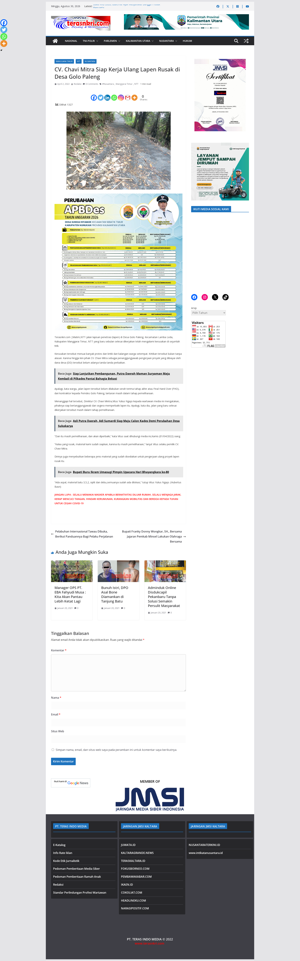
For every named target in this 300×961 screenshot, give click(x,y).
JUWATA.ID (128, 845)
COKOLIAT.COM (131, 892)
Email (55, 714)
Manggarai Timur (64, 61)
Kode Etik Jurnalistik (66, 861)
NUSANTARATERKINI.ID (204, 845)
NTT (78, 61)
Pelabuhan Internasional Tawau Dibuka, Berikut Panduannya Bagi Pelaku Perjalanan (84, 534)
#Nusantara (108, 83)
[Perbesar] (244, 60)
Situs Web (57, 731)
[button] (96, 40)
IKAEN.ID (127, 884)
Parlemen (110, 40)
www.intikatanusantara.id (206, 853)
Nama (56, 698)
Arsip (194, 308)
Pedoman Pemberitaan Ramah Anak (77, 877)
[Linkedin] (107, 95)
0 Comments (92, 83)
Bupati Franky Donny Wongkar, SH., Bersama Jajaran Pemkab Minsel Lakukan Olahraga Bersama (152, 536)
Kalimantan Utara (138, 40)
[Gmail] (128, 95)
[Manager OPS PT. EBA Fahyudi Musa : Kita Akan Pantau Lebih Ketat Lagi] (72, 563)
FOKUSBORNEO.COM (135, 869)
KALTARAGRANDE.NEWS (137, 853)
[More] (134, 95)
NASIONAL (71, 40)
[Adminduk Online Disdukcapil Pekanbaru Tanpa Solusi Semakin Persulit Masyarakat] (165, 563)
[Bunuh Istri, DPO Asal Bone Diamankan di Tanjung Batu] (118, 563)
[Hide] (1, 50)
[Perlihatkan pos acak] (246, 41)
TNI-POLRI (89, 40)
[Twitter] (101, 95)
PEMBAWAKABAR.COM (136, 877)
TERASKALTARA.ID (133, 861)
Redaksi (77, 83)
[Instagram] (121, 95)
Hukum (187, 40)
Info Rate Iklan (62, 853)
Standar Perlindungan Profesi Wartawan (79, 892)
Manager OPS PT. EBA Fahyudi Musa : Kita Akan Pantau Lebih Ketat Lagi (70, 594)
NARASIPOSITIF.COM (135, 908)
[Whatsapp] (114, 95)
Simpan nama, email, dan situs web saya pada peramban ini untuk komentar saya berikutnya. (116, 750)
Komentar (58, 650)
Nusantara (166, 40)
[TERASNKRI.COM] (55, 41)
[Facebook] (94, 95)
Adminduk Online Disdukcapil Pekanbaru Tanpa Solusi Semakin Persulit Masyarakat (164, 596)
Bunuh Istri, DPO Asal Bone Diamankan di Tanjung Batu (114, 594)
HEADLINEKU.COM (133, 900)
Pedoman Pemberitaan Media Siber (76, 869)
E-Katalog (59, 845)
